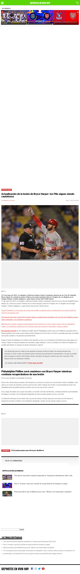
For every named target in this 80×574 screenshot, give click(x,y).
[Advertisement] (40, 172)
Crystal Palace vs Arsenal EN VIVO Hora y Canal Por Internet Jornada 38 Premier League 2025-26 (32, 553)
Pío (15, 331)
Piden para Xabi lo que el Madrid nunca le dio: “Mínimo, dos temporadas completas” (43, 492)
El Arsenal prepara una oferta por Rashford (27, 450)
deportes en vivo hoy (9, 200)
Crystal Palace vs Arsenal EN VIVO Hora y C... (65, 22)
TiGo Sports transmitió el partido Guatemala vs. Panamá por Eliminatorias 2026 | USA (43, 475)
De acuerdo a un (7, 331)
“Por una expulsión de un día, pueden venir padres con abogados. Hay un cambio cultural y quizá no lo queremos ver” (39, 550)
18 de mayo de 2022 (35, 363)
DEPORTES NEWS (6, 189)
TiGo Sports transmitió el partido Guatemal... (11, 22)
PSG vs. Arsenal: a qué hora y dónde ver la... (39, 22)
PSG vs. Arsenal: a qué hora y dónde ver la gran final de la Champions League (41, 484)
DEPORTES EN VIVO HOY (15, 568)
